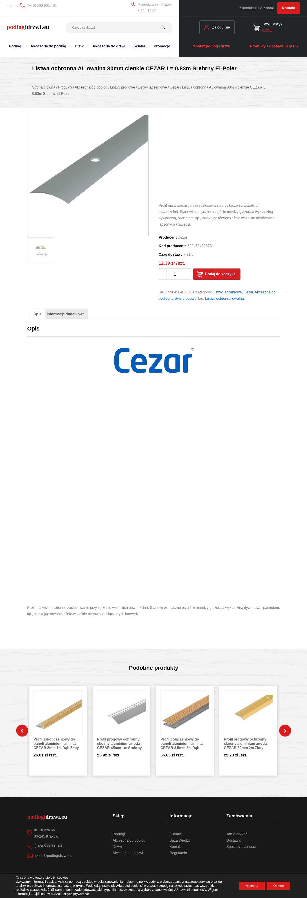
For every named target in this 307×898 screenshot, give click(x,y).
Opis (37, 314)
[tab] (37, 314)
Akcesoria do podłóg (129, 840)
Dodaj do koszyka (220, 274)
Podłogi (119, 834)
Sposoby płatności (241, 847)
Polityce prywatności (75, 894)
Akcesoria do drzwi (128, 853)
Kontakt (288, 8)
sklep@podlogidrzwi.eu (53, 856)
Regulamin (178, 853)
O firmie (175, 834)
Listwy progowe (183, 298)
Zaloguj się (220, 27)
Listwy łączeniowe (227, 292)
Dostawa (233, 840)
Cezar (248, 292)
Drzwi (117, 847)
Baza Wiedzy (180, 840)
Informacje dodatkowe (66, 314)
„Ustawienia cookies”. (190, 889)
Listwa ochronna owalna (224, 298)
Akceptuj (252, 885)
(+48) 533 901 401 (49, 846)
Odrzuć (278, 885)
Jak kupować (236, 834)
